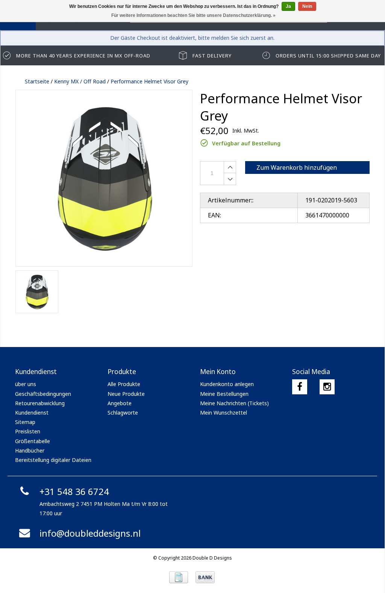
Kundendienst (32, 412)
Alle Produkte (124, 384)
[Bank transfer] (205, 577)
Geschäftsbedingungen (43, 393)
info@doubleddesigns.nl (90, 533)
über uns (25, 384)
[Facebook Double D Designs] (299, 386)
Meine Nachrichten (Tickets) (234, 403)
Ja (288, 6)
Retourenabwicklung (40, 403)
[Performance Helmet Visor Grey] (104, 178)
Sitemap (25, 422)
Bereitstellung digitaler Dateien (53, 459)
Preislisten (27, 431)
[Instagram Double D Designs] (327, 386)
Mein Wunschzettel (223, 412)
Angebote (120, 403)
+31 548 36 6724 (74, 491)
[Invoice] (178, 577)
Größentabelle (32, 441)
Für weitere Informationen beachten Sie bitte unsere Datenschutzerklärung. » (193, 15)
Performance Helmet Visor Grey (149, 81)
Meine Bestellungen (224, 393)
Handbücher (29, 450)
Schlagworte (123, 412)
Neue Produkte (126, 393)
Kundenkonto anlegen (227, 384)
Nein (307, 6)
